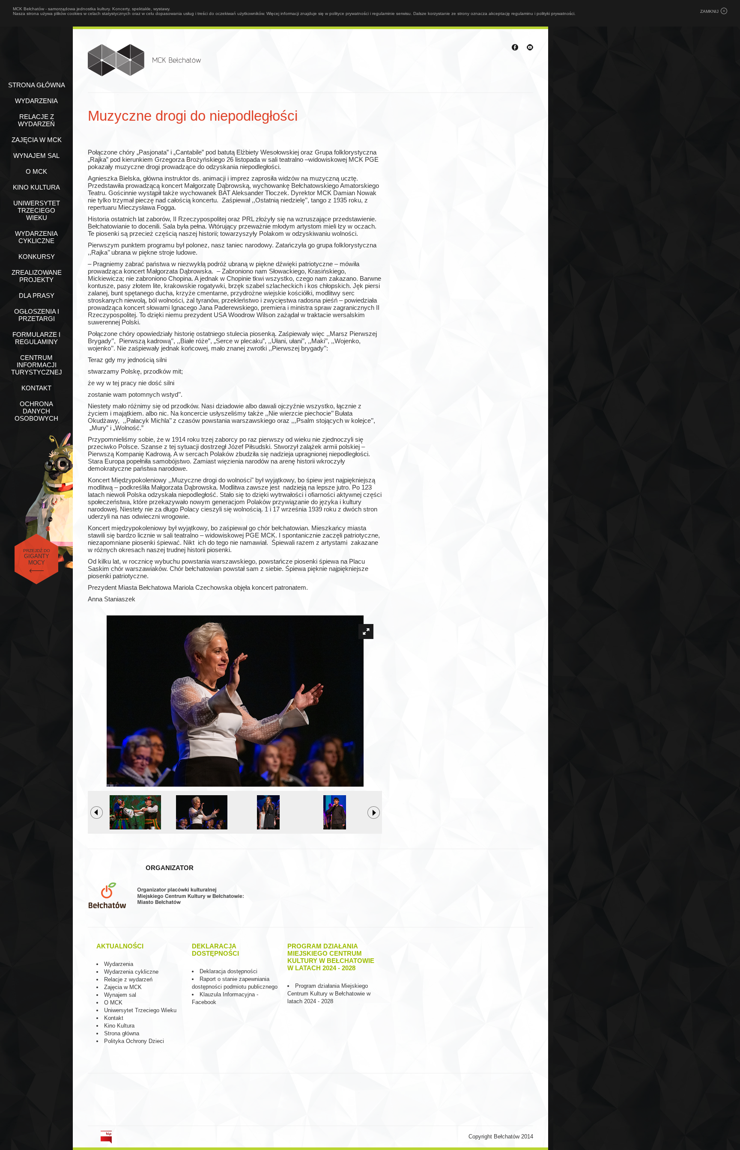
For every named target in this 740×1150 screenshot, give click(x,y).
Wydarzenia (36, 100)
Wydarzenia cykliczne (36, 237)
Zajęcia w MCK (37, 139)
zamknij (709, 11)
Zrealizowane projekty (37, 276)
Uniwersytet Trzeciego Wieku (36, 210)
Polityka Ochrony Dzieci (134, 1041)
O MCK (36, 171)
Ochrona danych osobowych (36, 411)
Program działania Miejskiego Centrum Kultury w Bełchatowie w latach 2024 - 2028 (328, 993)
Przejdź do (36, 557)
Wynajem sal (36, 155)
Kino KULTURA (36, 187)
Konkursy (36, 256)
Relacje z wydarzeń (36, 120)
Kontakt (36, 388)
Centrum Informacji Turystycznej (36, 365)
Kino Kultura (119, 1025)
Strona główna (36, 85)
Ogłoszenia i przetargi (36, 315)
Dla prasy (36, 295)
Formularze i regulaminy (36, 338)
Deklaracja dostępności (228, 971)
